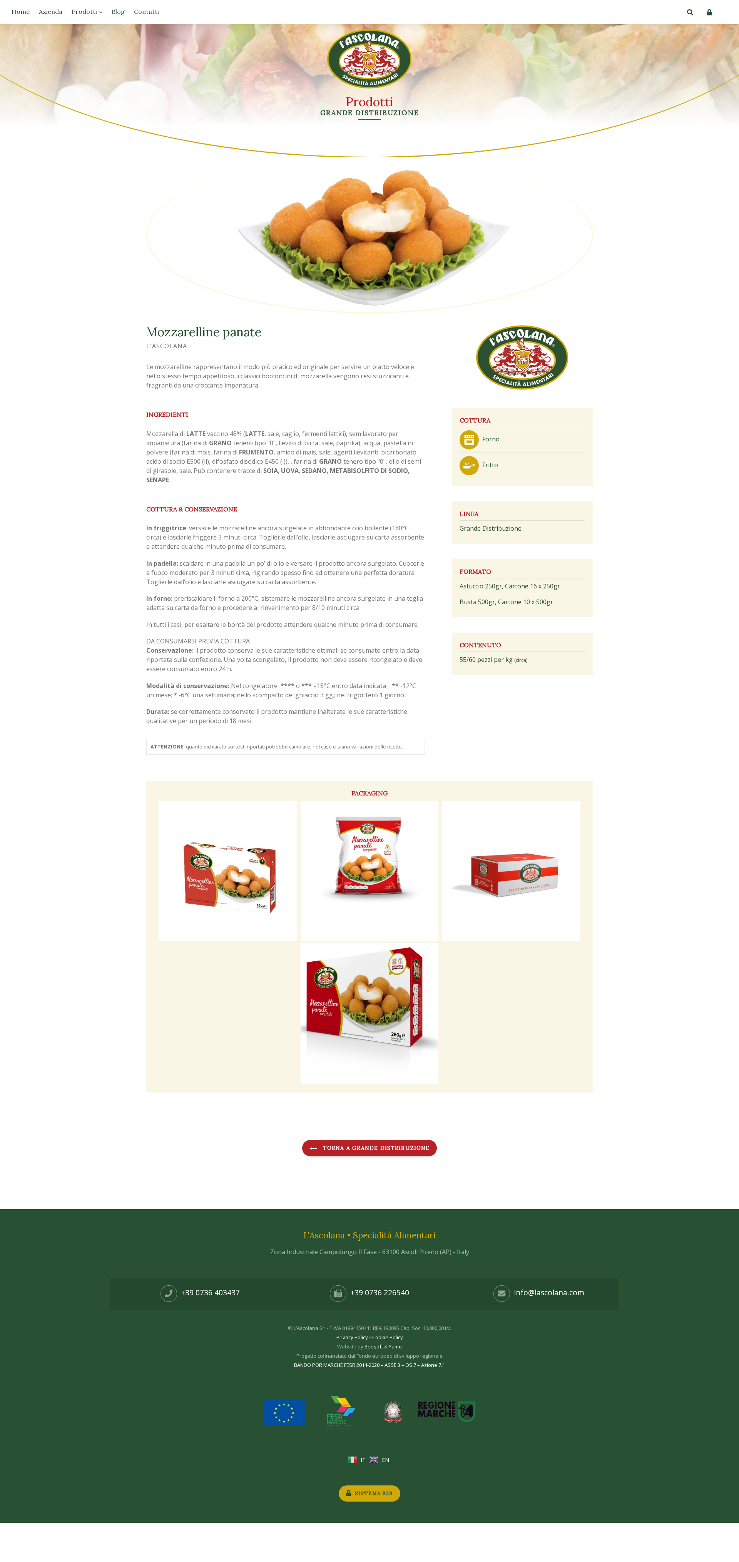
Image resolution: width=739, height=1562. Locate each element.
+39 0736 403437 (210, 1293)
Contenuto (480, 645)
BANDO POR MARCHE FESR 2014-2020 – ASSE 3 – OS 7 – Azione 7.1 (369, 1365)
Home (21, 11)
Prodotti (85, 11)
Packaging (369, 793)
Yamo (395, 1346)
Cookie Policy (387, 1337)
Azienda (50, 11)
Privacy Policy (352, 1337)
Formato (475, 571)
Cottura (475, 420)
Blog (118, 11)
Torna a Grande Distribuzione (375, 1147)
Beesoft (373, 1346)
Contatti (146, 11)
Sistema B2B (373, 1493)
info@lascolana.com (549, 1293)
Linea (469, 514)
